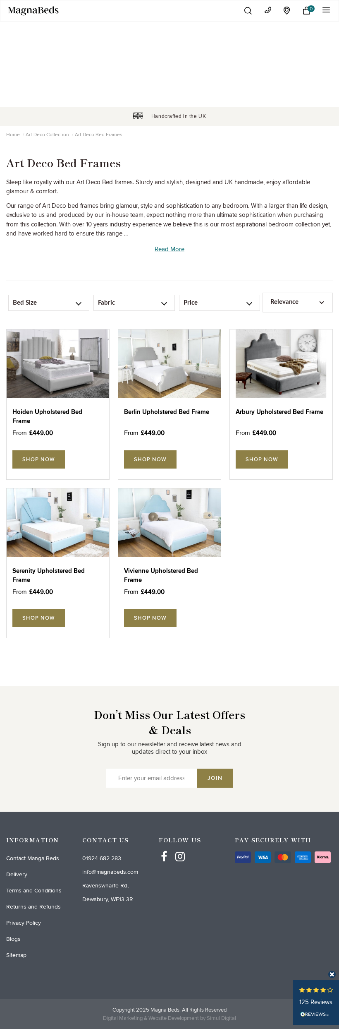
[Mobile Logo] (119, 11)
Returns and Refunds (33, 906)
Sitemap (16, 955)
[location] (287, 10)
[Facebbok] (164, 849)
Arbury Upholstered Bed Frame (279, 412)
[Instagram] (180, 849)
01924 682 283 (101, 858)
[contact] (267, 10)
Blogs (13, 938)
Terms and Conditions (34, 890)
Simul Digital (221, 1018)
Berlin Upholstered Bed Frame (166, 412)
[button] (247, 11)
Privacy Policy (23, 922)
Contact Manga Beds (32, 858)
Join (215, 778)
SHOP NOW (38, 459)
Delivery (16, 874)
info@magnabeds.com (110, 871)
